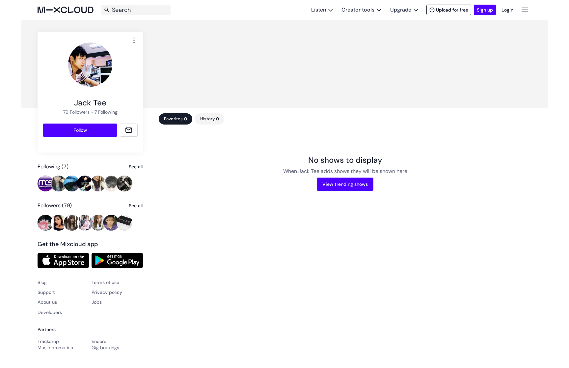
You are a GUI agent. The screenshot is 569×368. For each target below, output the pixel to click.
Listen (318, 9)
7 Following (106, 112)
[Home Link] (66, 10)
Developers (50, 312)
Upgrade (400, 9)
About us (47, 302)
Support (46, 292)
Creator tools (357, 9)
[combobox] (134, 40)
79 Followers (76, 112)
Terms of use (105, 282)
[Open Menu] (524, 9)
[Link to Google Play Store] (117, 260)
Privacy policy (107, 292)
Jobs (97, 302)
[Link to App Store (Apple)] (63, 260)
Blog (42, 282)
